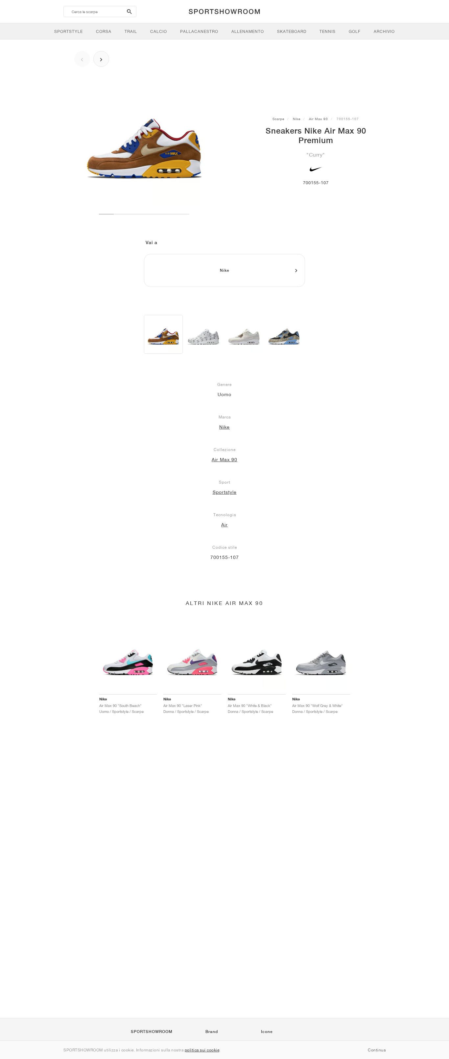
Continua (377, 1049)
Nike (296, 119)
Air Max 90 (318, 119)
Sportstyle (225, 492)
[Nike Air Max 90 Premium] (163, 334)
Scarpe (278, 119)
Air (224, 524)
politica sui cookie (202, 1049)
